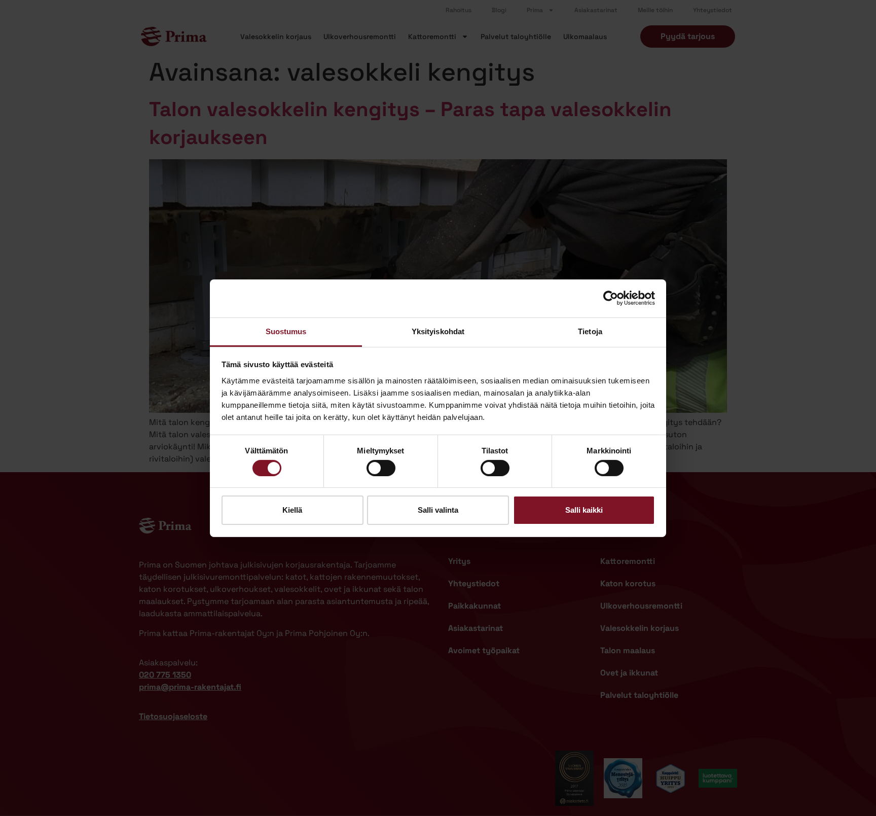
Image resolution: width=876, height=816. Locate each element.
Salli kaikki (584, 510)
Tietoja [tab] (590, 331)
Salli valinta (438, 510)
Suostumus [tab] (286, 331)
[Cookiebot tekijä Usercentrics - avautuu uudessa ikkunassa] (610, 298)
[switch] (381, 468)
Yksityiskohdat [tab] (438, 331)
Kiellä (292, 510)
